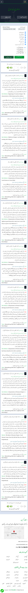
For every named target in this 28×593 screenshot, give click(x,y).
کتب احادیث (8, 17)
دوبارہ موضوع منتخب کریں (19, 57)
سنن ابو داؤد (21, 36)
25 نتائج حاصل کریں (20, 49)
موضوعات (14, 586)
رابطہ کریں (19, 586)
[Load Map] (14, 532)
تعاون (3, 584)
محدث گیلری (25, 581)
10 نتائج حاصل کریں (20, 48)
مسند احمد (22, 43)
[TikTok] (18, 547)
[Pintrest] (19, 547)
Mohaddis (13, 590)
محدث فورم (25, 575)
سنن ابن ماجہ (21, 41)
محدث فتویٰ (8, 572)
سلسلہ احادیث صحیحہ (19, 45)
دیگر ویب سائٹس (23, 17)
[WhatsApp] (16, 547)
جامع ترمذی (21, 37)
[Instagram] (21, 547)
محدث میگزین (17, 575)
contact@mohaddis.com (21, 545)
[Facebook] (26, 547)
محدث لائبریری (16, 572)
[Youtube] (25, 547)
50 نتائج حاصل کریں (20, 51)
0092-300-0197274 (22, 542)
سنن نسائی (22, 39)
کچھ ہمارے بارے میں (17, 584)
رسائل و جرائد (17, 578)
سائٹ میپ (9, 586)
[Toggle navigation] (1, 2)
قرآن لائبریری (25, 578)
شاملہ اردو (17, 581)
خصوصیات (24, 584)
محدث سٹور (25, 572)
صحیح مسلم (21, 34)
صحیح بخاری (21, 32)
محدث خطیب (8, 578)
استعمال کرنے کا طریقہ (9, 584)
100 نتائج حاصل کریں (20, 53)
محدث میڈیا (8, 575)
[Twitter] (23, 547)
